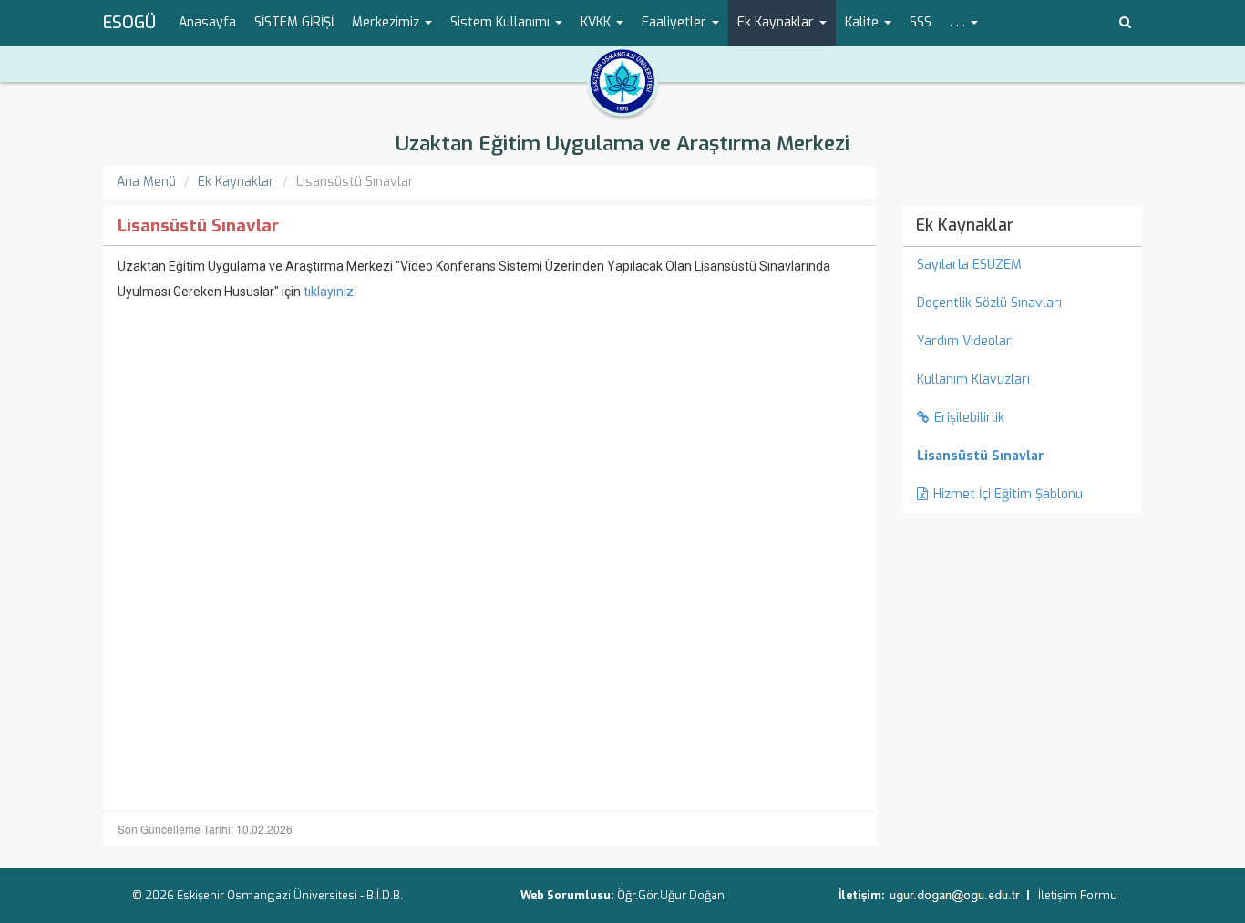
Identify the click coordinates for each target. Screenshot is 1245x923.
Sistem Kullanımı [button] (501, 22)
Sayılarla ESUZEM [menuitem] (969, 264)
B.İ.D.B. (384, 895)
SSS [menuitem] (920, 22)
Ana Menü (146, 181)
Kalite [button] (863, 22)
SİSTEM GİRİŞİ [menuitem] (294, 22)
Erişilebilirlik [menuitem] (969, 417)
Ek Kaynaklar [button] (777, 22)
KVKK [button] (597, 22)
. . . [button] (959, 22)
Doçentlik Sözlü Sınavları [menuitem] (989, 303)
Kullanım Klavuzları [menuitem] (973, 379)
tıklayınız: (330, 291)
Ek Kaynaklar (236, 181)
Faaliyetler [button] (676, 22)
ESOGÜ (129, 23)
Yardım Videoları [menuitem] (965, 341)
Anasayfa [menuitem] (207, 22)
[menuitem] (1023, 456)
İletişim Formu (1077, 895)
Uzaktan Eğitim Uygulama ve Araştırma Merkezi (622, 143)
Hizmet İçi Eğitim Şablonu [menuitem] (1008, 494)
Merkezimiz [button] (387, 22)
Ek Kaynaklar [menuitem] (964, 225)
